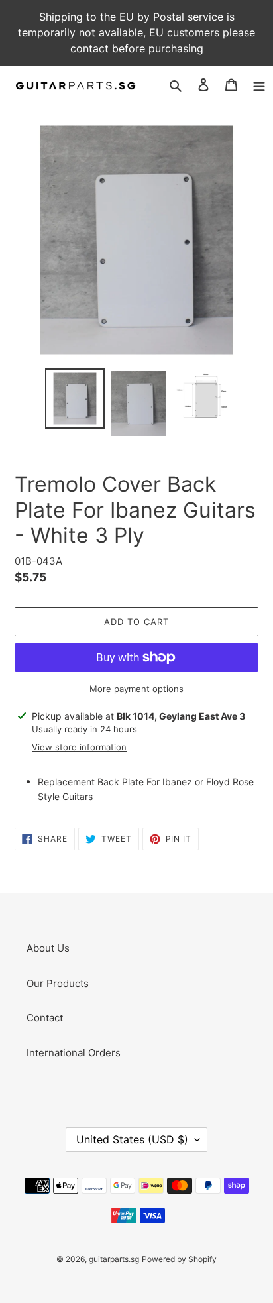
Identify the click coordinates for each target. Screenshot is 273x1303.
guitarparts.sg (114, 1259)
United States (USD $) (132, 1139)
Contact (45, 1017)
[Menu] (259, 84)
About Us (48, 948)
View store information (79, 747)
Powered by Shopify (179, 1259)
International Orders (74, 1053)
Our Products (58, 983)
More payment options (136, 688)
